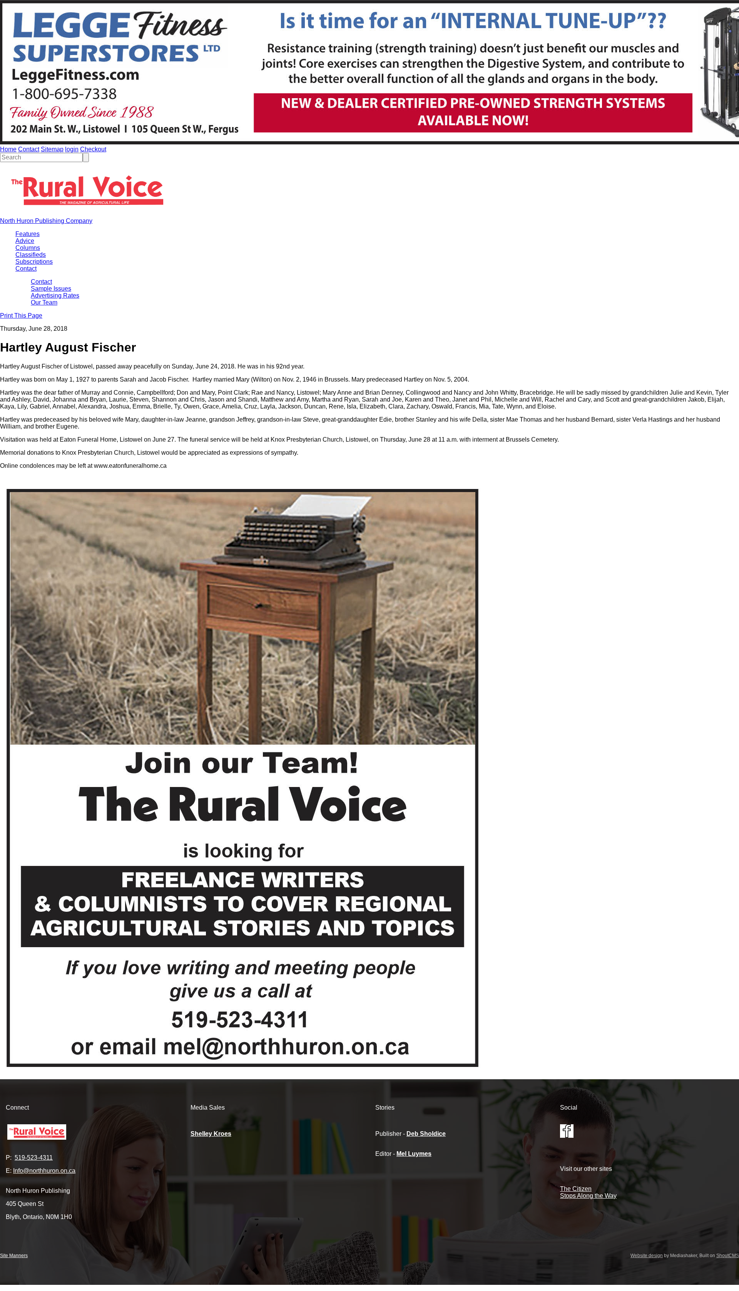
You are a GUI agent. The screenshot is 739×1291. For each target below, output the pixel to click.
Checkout (93, 149)
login (72, 149)
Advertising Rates (55, 295)
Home (8, 149)
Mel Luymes (413, 1153)
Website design (646, 1255)
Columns (27, 247)
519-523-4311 (34, 1157)
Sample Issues (51, 288)
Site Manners (14, 1255)
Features (27, 234)
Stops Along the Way (588, 1195)
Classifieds (30, 254)
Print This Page (21, 315)
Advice (24, 241)
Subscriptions (34, 261)
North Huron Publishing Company (46, 221)
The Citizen (576, 1189)
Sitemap (52, 149)
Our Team (44, 302)
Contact (28, 149)
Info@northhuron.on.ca (44, 1170)
